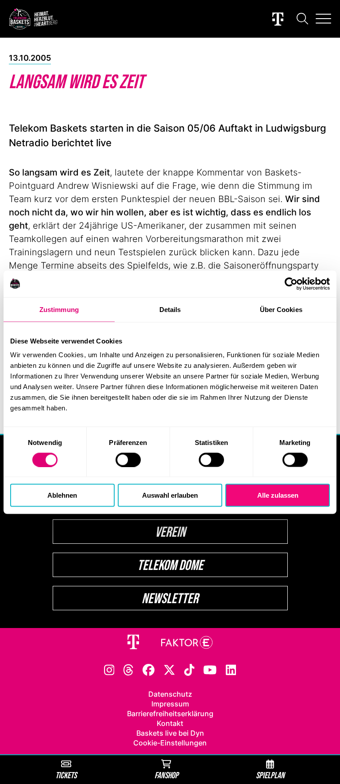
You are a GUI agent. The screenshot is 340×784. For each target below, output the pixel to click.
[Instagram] (109, 669)
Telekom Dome (170, 565)
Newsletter (170, 598)
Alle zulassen (277, 495)
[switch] (128, 459)
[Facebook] (149, 669)
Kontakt (170, 723)
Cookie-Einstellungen (170, 742)
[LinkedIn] (231, 669)
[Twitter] (169, 669)
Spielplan (270, 775)
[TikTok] (189, 669)
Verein (170, 531)
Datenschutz (170, 694)
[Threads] (128, 669)
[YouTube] (209, 669)
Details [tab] (170, 309)
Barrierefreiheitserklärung (170, 713)
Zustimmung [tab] (59, 309)
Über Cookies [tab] (281, 309)
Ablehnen (62, 495)
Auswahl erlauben (170, 495)
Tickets (66, 775)
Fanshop (166, 775)
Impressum (170, 703)
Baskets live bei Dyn (170, 733)
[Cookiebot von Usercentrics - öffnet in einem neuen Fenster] (291, 283)
